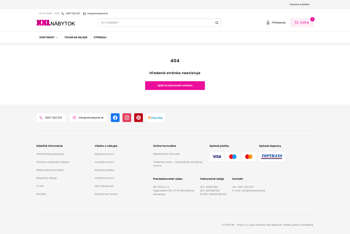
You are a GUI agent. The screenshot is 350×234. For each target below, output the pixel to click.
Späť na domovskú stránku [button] (175, 85)
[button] (64, 146)
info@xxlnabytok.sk (253, 190)
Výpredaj (100, 37)
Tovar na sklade (76, 37)
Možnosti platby (104, 170)
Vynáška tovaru (104, 162)
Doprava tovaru (104, 154)
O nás (40, 186)
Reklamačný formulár (166, 154)
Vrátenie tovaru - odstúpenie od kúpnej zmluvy (177, 163)
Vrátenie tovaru (104, 178)
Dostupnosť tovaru (106, 194)
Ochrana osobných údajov (52, 162)
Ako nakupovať (104, 186)
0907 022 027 (246, 187)
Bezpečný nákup (46, 178)
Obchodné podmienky (50, 154)
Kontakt (41, 194)
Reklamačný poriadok (49, 170)
